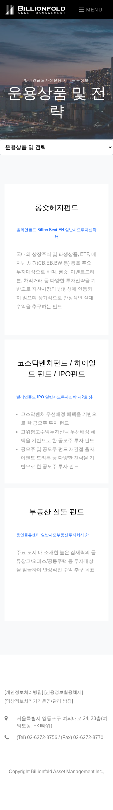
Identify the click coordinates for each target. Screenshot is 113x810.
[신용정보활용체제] (63, 692)
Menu (93, 9)
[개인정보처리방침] (24, 692)
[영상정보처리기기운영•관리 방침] (39, 700)
